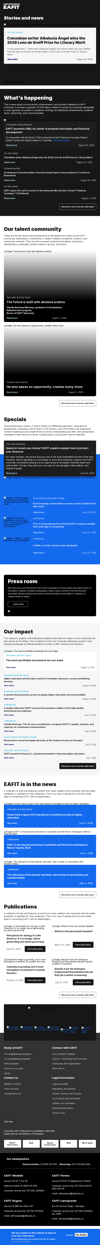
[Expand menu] (96, 81)
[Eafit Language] (85, 6)
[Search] (91, 6)
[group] (50, 595)
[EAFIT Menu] (96, 6)
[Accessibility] (80, 6)
